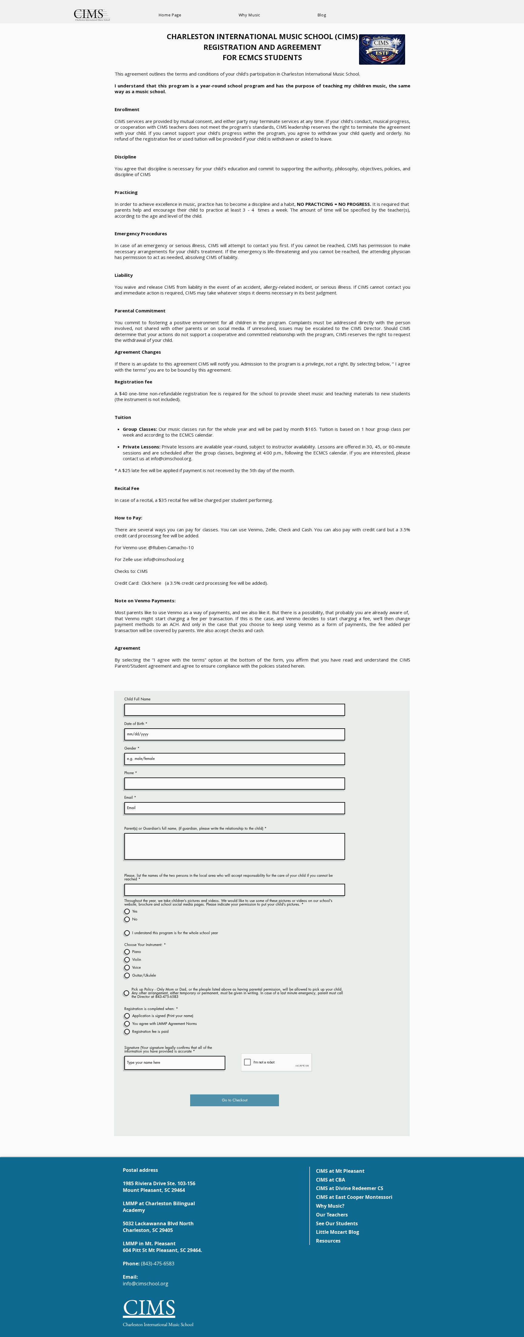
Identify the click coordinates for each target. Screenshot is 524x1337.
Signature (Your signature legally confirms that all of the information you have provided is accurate (168, 1049)
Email (128, 797)
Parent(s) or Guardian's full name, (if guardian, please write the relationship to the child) (194, 828)
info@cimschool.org (171, 458)
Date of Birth (134, 724)
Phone (129, 773)
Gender (130, 748)
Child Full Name (137, 699)
